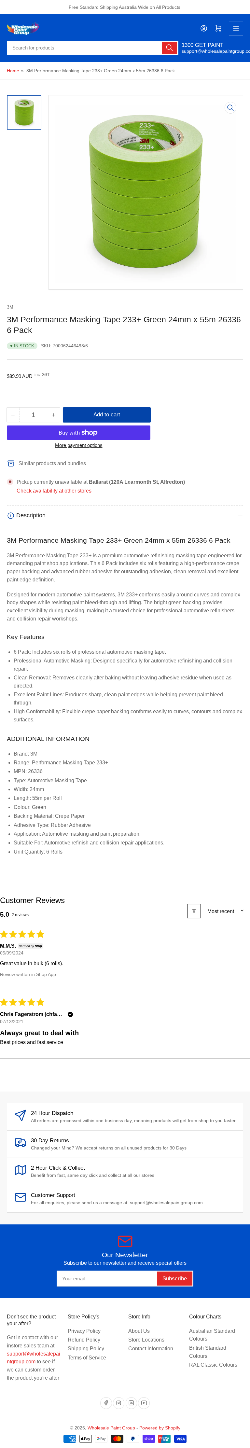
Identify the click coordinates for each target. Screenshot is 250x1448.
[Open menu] (236, 28)
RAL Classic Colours (213, 1365)
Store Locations (146, 1340)
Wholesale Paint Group (111, 1427)
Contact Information (150, 1348)
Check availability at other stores (54, 491)
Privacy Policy (84, 1331)
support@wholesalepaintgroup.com (212, 51)
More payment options (79, 445)
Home (13, 70)
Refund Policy (84, 1340)
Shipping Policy (86, 1348)
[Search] (169, 48)
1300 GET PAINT (202, 45)
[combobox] (92, 48)
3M (10, 307)
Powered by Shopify (159, 1427)
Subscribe (174, 1278)
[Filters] (194, 911)
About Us (139, 1331)
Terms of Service (87, 1357)
